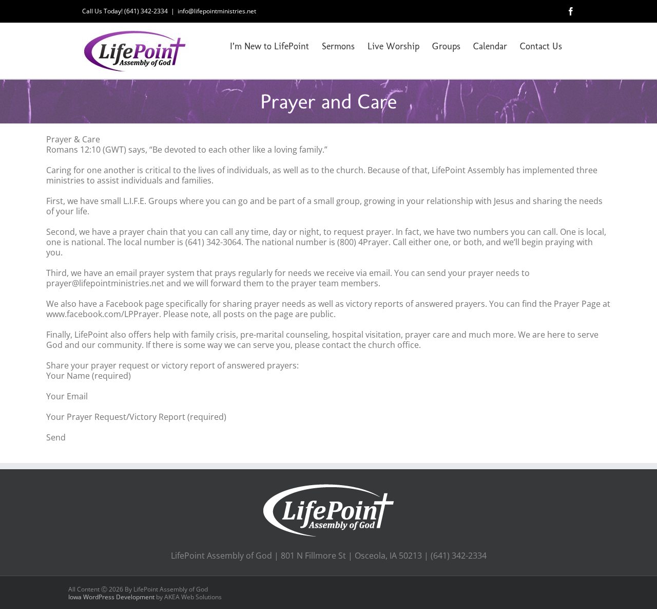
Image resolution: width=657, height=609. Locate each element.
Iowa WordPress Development (111, 597)
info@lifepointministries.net (217, 11)
